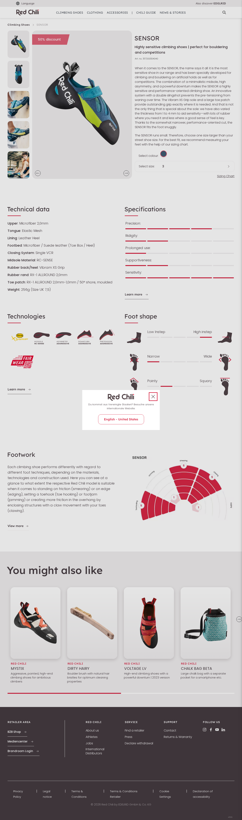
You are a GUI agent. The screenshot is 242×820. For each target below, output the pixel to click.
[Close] (153, 396)
